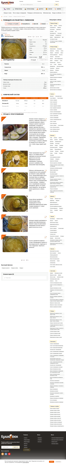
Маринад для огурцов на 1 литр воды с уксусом (56, 317)
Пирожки (61, 147)
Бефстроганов (52, 48)
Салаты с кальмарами (54, 117)
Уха (56, 31)
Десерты (39, 9)
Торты (51, 210)
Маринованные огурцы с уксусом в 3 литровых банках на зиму (56, 329)
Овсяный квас (52, 260)
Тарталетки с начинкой (54, 236)
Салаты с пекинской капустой (55, 119)
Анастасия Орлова (9, 36)
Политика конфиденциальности (57, 437)
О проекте (39, 1)
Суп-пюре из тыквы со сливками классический (56, 42)
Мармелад (52, 200)
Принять (51, 461)
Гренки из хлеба (60, 218)
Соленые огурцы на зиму (54, 331)
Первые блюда (17, 9)
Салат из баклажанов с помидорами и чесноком (56, 356)
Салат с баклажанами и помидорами (57, 351)
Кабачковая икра (47, 12)
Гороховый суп (53, 27)
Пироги (51, 149)
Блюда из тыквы (8, 12)
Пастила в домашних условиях (55, 206)
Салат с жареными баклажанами (56, 347)
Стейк (55, 64)
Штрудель (57, 159)
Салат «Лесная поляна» (54, 127)
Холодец (62, 236)
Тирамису (61, 208)
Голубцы (57, 50)
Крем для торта (58, 198)
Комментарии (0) (46, 23)
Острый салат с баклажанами (55, 365)
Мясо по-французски (58, 58)
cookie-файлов (25, 462)
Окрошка (59, 27)
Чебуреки (52, 159)
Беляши (55, 137)
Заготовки (5, 16)
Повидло (10, 16)
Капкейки (51, 143)
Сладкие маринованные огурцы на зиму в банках (56, 326)
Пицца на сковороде (54, 188)
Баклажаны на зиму (58, 273)
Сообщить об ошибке (13, 23)
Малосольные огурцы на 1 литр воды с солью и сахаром (56, 320)
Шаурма (51, 238)
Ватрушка (61, 139)
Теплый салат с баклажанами (55, 349)
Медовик (57, 200)
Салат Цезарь (60, 125)
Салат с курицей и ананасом (55, 107)
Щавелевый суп (57, 37)
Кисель (59, 253)
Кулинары (21, 1)
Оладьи (56, 145)
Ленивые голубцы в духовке (55, 416)
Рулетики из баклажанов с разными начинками (56, 383)
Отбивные (56, 60)
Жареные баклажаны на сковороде (56, 398)
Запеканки (57, 52)
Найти (56, 4)
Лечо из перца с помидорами (19, 12)
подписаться (15, 447)
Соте (51, 64)
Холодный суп (58, 35)
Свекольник (58, 29)
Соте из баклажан (53, 400)
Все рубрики (26, 449)
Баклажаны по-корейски (54, 396)
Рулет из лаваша (53, 228)
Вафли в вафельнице (54, 170)
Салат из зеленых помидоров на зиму (56, 285)
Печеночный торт (53, 226)
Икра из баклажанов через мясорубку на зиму (55, 375)
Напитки (57, 9)
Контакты (57, 1)
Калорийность (26, 23)
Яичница (57, 70)
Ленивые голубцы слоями (55, 410)
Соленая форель (53, 230)
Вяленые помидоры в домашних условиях (56, 297)
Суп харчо (59, 33)
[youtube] (9, 454)
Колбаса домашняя (53, 54)
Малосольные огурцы (54, 222)
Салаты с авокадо (53, 100)
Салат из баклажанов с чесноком (56, 367)
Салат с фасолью (53, 123)
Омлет (51, 60)
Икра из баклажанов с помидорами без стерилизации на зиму (56, 372)
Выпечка (52, 135)
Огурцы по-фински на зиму (55, 335)
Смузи (58, 260)
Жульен (51, 220)
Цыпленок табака (60, 66)
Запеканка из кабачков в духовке (56, 168)
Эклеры (51, 212)
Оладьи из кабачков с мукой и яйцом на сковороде (56, 165)
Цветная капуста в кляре (54, 87)
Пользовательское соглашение (57, 439)
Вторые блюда (29, 9)
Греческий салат (58, 96)
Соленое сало (52, 234)
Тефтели (59, 64)
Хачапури (52, 155)
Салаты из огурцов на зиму (55, 333)
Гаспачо (60, 25)
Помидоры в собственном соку (34, 12)
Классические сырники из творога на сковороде (57, 176)
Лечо (56, 280)
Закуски (49, 9)
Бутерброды (52, 218)
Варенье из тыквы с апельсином (56, 304)
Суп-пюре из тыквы (53, 39)
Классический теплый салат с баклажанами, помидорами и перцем (57, 359)
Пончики (51, 151)
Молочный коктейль (53, 256)
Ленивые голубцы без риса (55, 414)
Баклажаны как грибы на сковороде (56, 402)
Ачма (51, 137)
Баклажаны (53, 341)
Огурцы (52, 311)
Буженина (52, 50)
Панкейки (61, 145)
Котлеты (60, 54)
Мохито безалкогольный (54, 258)
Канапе (56, 220)
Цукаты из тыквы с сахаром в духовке (55, 82)
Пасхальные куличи (53, 147)
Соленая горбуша (53, 232)
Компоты (51, 280)
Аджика (51, 273)
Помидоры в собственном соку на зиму (56, 291)
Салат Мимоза (53, 98)
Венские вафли (53, 172)
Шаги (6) (36, 23)
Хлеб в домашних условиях (55, 157)
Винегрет (52, 96)
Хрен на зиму (57, 238)
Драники (51, 141)
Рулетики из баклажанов (54, 380)
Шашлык (57, 68)
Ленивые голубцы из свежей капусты (57, 426)
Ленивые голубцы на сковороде (56, 422)
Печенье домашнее (53, 208)
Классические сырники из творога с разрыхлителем (56, 186)
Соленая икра (60, 228)
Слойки (55, 153)
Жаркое (51, 52)
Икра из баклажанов (54, 389)
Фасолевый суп (53, 33)
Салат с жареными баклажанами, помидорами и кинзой (56, 362)
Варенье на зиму (53, 275)
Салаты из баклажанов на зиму (56, 282)
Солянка (51, 31)
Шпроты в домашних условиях (55, 306)
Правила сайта (54, 441)
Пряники (56, 151)
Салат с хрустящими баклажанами (56, 345)
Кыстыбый (57, 143)
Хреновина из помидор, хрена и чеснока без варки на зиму (56, 241)
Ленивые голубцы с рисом (55, 412)
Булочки (56, 139)
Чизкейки (56, 210)
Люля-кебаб (57, 56)
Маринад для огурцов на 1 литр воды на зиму (56, 314)
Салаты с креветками (54, 115)
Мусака (51, 58)
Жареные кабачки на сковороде (56, 77)
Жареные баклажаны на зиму (55, 288)
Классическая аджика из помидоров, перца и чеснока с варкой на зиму (56, 300)
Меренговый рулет (53, 202)
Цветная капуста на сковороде (55, 89)
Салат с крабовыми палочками (55, 113)
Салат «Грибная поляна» (55, 129)
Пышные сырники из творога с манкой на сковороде (55, 180)
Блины (51, 139)
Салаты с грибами (53, 109)
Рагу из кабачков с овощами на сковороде (55, 75)
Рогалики (62, 151)
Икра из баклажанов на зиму (55, 369)
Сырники (60, 153)
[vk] (6, 454)
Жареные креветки (53, 72)
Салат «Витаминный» (54, 131)
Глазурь (51, 198)
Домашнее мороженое (54, 204)
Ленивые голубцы (54, 406)
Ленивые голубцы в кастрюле (55, 420)
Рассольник (52, 29)
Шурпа (51, 37)
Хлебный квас (52, 262)
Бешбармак (59, 48)
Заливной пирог (58, 141)
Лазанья (51, 56)
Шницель (51, 70)
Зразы (62, 52)
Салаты (7, 9)
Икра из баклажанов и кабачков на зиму (56, 378)
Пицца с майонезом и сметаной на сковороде (56, 191)
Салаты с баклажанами (54, 343)
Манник (51, 145)
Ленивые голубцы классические (56, 424)
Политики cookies (55, 443)
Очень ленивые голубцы (54, 408)
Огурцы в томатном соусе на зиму (56, 323)
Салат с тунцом (53, 121)
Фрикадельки (52, 66)
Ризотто (58, 62)
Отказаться (58, 461)
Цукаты (61, 210)
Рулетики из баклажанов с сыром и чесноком (56, 394)
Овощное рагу (52, 62)
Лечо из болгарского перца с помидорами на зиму (55, 294)
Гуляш (62, 50)
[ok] (2, 454)
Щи (62, 37)
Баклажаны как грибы (54, 391)
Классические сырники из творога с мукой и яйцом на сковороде (56, 183)
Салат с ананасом (53, 102)
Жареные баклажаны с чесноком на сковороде (56, 386)
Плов (61, 60)
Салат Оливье (60, 98)
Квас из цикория (53, 253)
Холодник (52, 35)
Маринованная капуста (54, 224)
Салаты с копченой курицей (55, 111)
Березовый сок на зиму (54, 251)
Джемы (59, 275)
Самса (51, 153)
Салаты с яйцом (53, 125)
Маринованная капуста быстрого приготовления (56, 244)
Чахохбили (52, 68)
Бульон (55, 25)
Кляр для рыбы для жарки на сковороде (55, 85)
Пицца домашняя (58, 149)
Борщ (51, 25)
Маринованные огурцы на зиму (56, 337)
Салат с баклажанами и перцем (56, 353)
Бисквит (60, 137)
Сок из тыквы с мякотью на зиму (56, 264)
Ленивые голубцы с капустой (55, 418)
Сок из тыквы (52, 266)
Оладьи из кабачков (56, 12)
